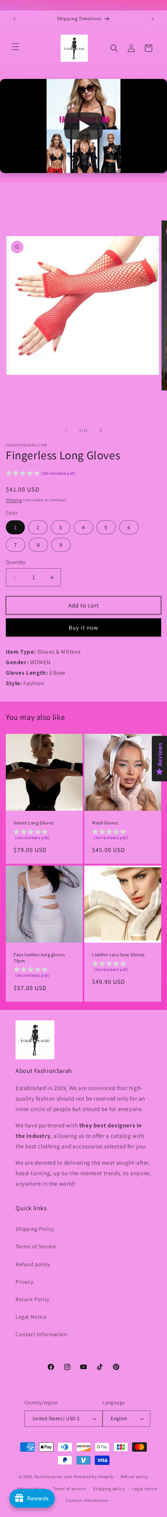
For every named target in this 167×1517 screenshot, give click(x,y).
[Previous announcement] (14, 19)
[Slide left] (66, 430)
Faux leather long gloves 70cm (39, 958)
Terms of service (69, 1488)
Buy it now (83, 627)
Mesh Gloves (105, 823)
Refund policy (33, 1264)
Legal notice (144, 1488)
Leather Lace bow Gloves (118, 954)
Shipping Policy (35, 1228)
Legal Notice (31, 1316)
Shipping (14, 499)
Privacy (24, 1281)
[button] (15, 46)
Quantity (15, 562)
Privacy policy (31, 1488)
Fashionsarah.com (54, 1476)
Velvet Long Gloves (34, 823)
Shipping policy (109, 1488)
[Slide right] (100, 430)
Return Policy (32, 1299)
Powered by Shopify (94, 1476)
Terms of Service (36, 1246)
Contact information (87, 1500)
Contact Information (41, 1334)
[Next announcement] (152, 19)
